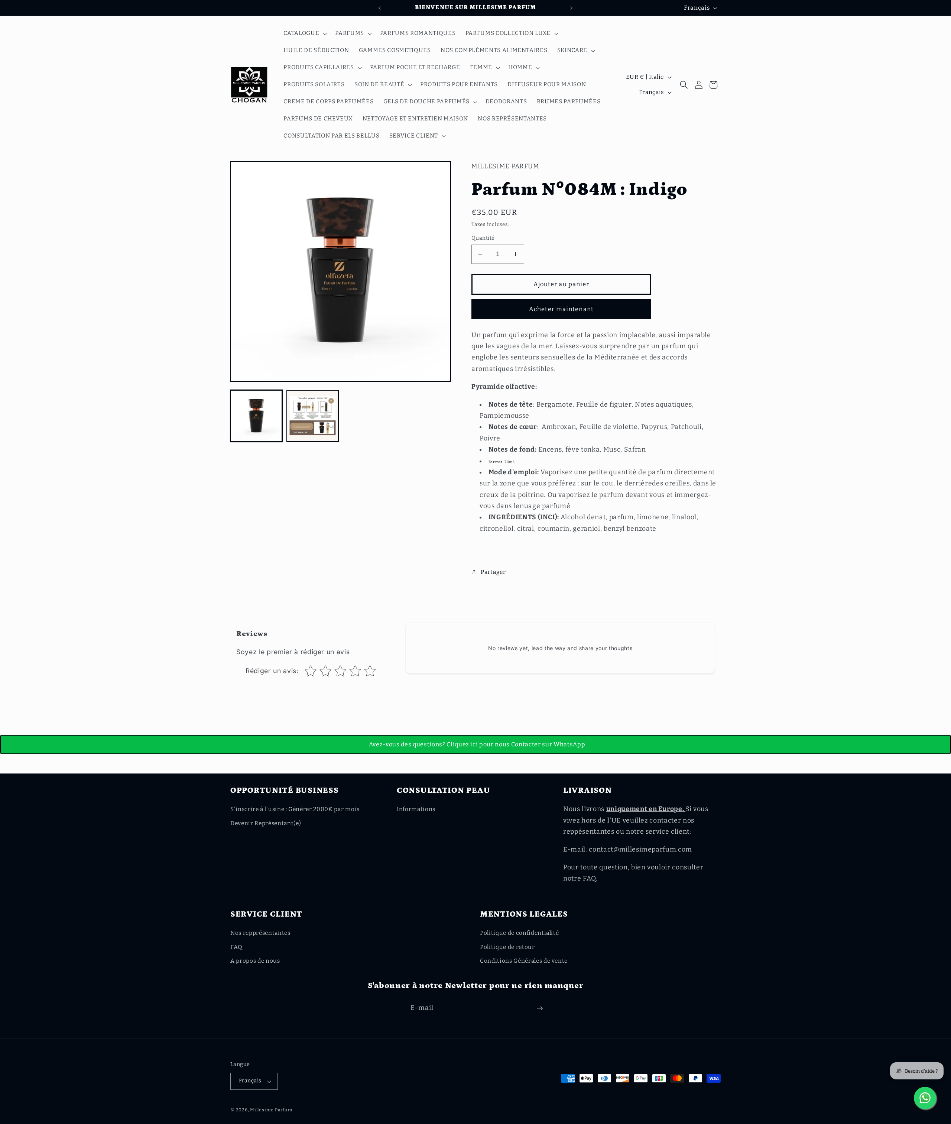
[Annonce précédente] (379, 8)
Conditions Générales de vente (524, 960)
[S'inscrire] (540, 1008)
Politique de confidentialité (519, 933)
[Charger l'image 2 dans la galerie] (312, 416)
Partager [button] (493, 572)
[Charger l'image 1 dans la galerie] (256, 416)
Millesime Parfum (271, 1109)
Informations (416, 809)
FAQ (236, 947)
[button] (304, 33)
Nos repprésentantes (260, 933)
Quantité (483, 238)
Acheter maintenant (561, 309)
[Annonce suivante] (572, 8)
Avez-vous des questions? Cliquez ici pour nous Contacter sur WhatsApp (477, 744)
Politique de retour (507, 947)
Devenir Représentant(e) (265, 823)
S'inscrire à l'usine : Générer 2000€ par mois (295, 809)
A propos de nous (255, 960)
